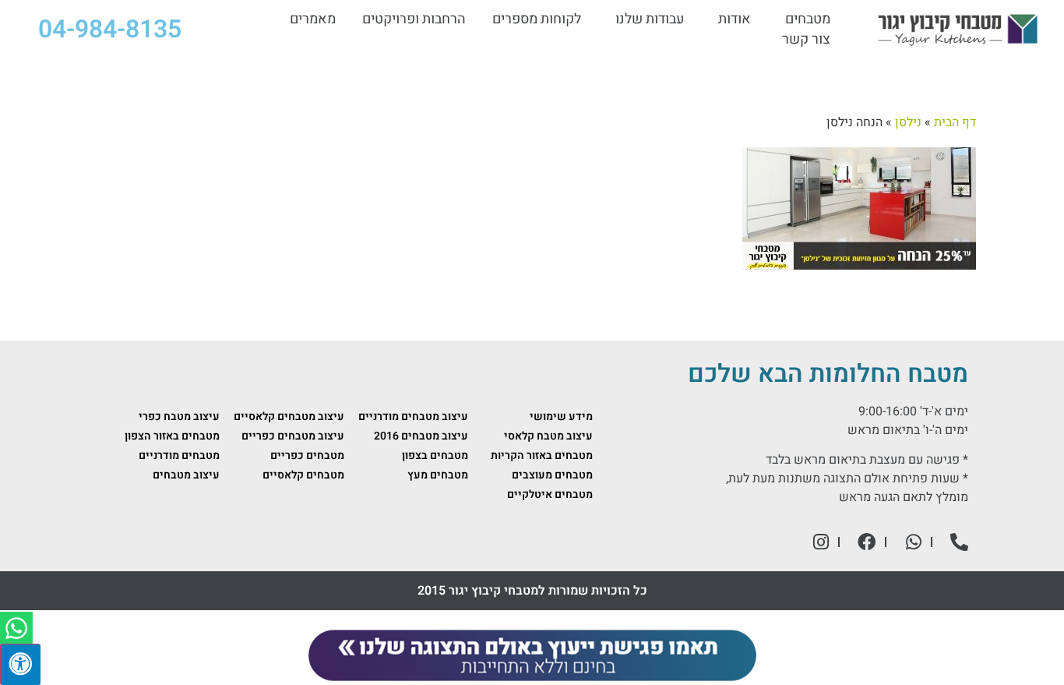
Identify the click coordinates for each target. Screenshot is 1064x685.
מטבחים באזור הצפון (172, 436)
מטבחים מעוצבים (552, 475)
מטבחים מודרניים (179, 455)
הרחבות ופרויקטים (414, 19)
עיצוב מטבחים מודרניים (413, 416)
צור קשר (806, 40)
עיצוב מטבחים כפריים (292, 436)
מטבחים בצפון (435, 455)
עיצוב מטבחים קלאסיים (289, 416)
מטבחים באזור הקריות (542, 455)
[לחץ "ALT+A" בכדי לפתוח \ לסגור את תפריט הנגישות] (20, 664)
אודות (734, 19)
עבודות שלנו (649, 19)
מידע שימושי (561, 416)
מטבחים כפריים (307, 455)
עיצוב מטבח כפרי (179, 416)
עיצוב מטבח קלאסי (548, 436)
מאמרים (313, 19)
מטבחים (807, 19)
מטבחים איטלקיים (550, 494)
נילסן (908, 122)
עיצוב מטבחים (186, 475)
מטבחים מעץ (437, 475)
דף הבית (955, 122)
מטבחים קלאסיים (303, 475)
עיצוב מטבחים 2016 (421, 436)
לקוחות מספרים (536, 19)
